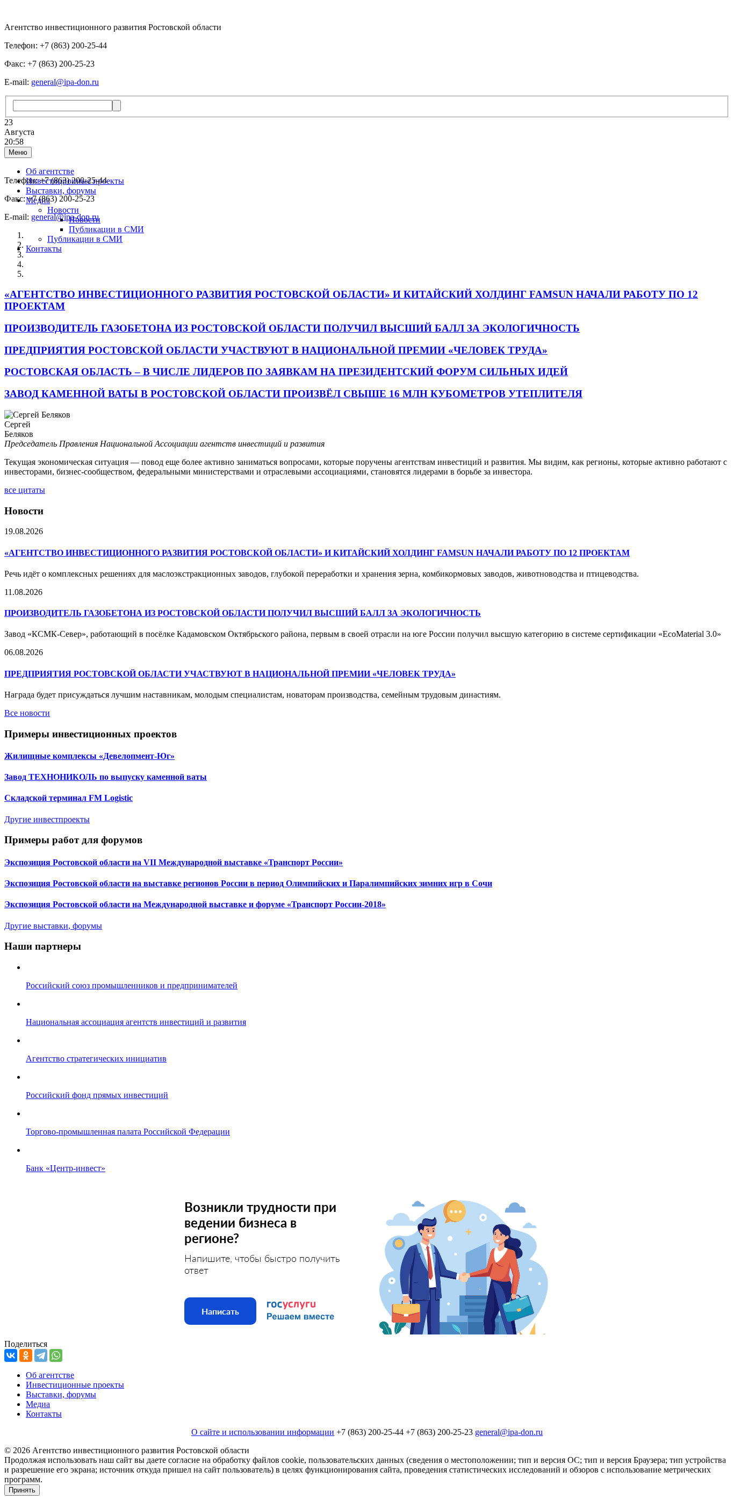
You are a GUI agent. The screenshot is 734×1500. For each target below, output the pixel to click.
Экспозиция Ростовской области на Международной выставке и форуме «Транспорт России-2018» (195, 904)
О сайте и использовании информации (262, 1432)
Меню (18, 152)
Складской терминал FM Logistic (68, 797)
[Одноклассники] (25, 1355)
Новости (63, 209)
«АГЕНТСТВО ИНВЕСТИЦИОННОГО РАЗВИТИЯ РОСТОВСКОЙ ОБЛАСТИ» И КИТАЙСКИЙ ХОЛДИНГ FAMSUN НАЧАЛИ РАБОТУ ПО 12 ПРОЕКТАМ (317, 552)
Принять (22, 1490)
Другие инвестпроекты (47, 819)
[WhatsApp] (55, 1355)
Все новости (27, 712)
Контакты (44, 248)
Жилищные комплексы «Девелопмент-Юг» (89, 755)
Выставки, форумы (61, 190)
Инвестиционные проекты (75, 1384)
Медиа (38, 1404)
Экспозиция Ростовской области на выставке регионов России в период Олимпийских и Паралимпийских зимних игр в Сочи (248, 883)
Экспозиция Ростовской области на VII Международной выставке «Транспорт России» (173, 862)
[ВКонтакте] (10, 1355)
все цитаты (24, 489)
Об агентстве (50, 171)
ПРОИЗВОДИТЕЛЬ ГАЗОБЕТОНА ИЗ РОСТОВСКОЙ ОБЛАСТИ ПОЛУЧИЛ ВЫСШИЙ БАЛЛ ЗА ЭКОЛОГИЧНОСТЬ (242, 613)
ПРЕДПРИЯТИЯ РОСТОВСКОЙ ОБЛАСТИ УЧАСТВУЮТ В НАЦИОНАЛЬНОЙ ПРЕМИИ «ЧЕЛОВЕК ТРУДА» (230, 673)
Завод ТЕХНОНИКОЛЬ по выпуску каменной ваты (105, 776)
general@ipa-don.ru (65, 82)
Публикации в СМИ (106, 229)
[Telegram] (40, 1355)
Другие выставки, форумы (53, 925)
